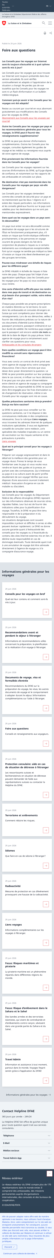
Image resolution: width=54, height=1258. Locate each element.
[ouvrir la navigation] (50, 23)
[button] (49, 1174)
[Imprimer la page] (45, 33)
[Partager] (50, 33)
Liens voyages (9, 441)
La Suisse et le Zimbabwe (19, 23)
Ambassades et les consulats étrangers (21, 344)
